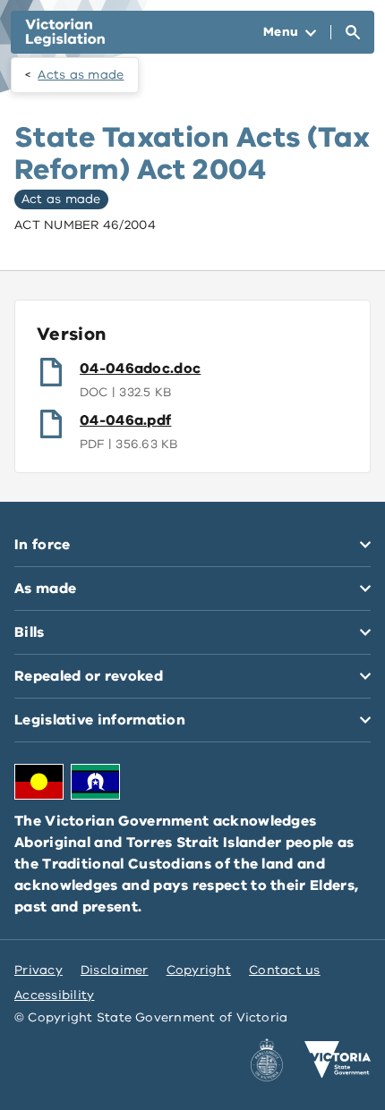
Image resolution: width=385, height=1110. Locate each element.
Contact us (285, 970)
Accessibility (54, 995)
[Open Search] (352, 32)
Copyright (199, 970)
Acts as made (81, 74)
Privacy (38, 970)
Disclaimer (115, 970)
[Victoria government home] (337, 1060)
